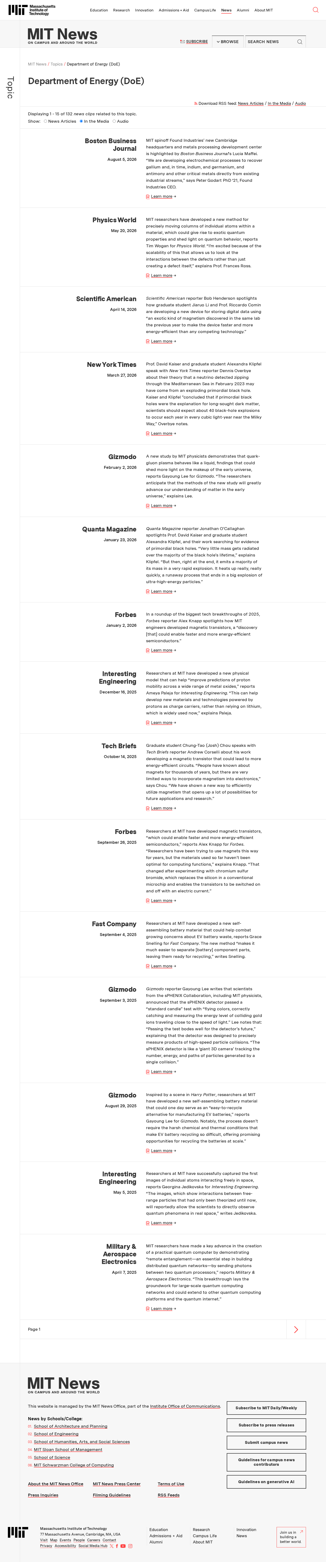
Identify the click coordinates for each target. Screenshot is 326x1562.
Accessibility (65, 1546)
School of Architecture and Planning (70, 1426)
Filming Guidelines (112, 1494)
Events (65, 1540)
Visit (44, 1540)
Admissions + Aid (174, 10)
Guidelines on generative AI (266, 1481)
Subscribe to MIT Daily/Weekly (266, 1407)
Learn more (161, 196)
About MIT (263, 10)
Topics (57, 64)
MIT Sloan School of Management (68, 1449)
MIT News (37, 64)
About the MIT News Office (55, 1483)
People (79, 1540)
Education (99, 10)
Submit (299, 41)
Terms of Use (171, 1483)
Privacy (46, 1546)
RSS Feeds (168, 1494)
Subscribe (197, 41)
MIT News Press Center (117, 1483)
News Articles (251, 103)
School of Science (52, 1457)
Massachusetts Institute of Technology (73, 1529)
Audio (300, 103)
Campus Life (205, 10)
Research (121, 10)
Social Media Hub (93, 1546)
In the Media (279, 103)
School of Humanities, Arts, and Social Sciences (82, 1441)
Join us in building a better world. (290, 1537)
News (226, 10)
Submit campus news (266, 1442)
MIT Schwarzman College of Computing (74, 1464)
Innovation (144, 10)
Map (53, 1540)
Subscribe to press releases (266, 1425)
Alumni (243, 10)
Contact (109, 1540)
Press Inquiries (43, 1494)
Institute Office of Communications (185, 1406)
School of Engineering (56, 1433)
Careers (93, 1540)
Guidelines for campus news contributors (266, 1462)
